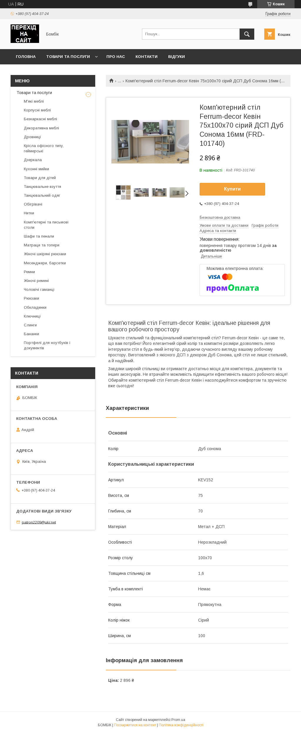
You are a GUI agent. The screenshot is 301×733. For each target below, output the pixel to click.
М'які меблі (34, 101)
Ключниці (32, 316)
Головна (26, 56)
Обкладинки (35, 307)
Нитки (29, 213)
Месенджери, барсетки (45, 263)
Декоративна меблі (41, 128)
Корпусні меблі (37, 110)
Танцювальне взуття (42, 186)
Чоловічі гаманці (39, 289)
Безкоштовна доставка (220, 217)
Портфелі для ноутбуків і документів (47, 345)
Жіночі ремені (36, 280)
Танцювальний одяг (42, 195)
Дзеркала (33, 160)
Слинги (30, 325)
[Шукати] (247, 34)
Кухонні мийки (36, 169)
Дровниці (32, 137)
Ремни (29, 272)
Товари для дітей (40, 178)
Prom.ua (178, 720)
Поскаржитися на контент (135, 725)
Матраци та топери (41, 245)
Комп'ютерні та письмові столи (46, 225)
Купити (232, 188)
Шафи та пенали (39, 236)
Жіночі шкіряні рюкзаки (45, 254)
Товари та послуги (68, 56)
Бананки (31, 334)
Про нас (115, 56)
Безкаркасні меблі (40, 119)
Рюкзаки (31, 298)
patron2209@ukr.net (39, 522)
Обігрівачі (33, 204)
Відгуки (176, 56)
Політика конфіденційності (181, 725)
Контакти (147, 56)
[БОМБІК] (25, 41)
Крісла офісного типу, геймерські (44, 148)
